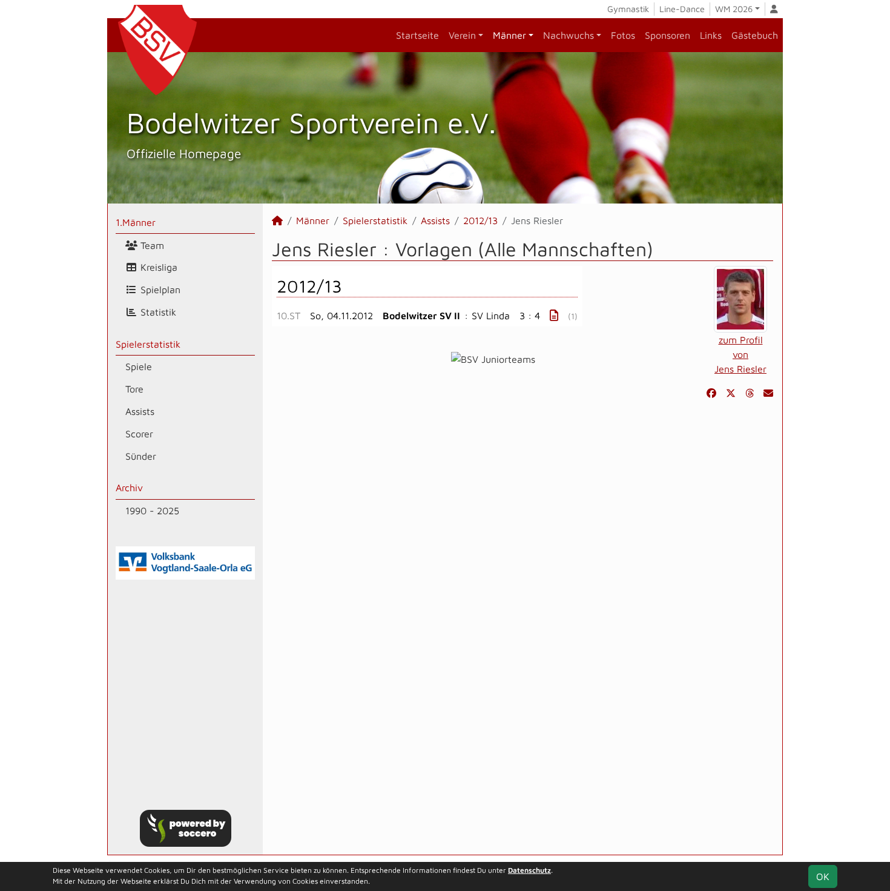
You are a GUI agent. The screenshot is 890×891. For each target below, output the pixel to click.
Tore (134, 388)
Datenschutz (529, 870)
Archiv (129, 487)
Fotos (623, 35)
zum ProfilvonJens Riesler (740, 354)
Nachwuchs (568, 35)
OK (822, 876)
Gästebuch (754, 35)
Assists (139, 411)
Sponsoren (667, 35)
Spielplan (158, 289)
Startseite (417, 35)
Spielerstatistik (148, 344)
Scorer (139, 433)
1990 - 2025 (152, 510)
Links (711, 35)
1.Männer (136, 222)
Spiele (138, 366)
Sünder (140, 456)
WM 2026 (734, 9)
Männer (509, 35)
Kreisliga (157, 267)
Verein (462, 35)
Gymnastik (628, 9)
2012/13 (480, 220)
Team (150, 245)
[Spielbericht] (554, 315)
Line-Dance (682, 9)
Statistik (156, 311)
